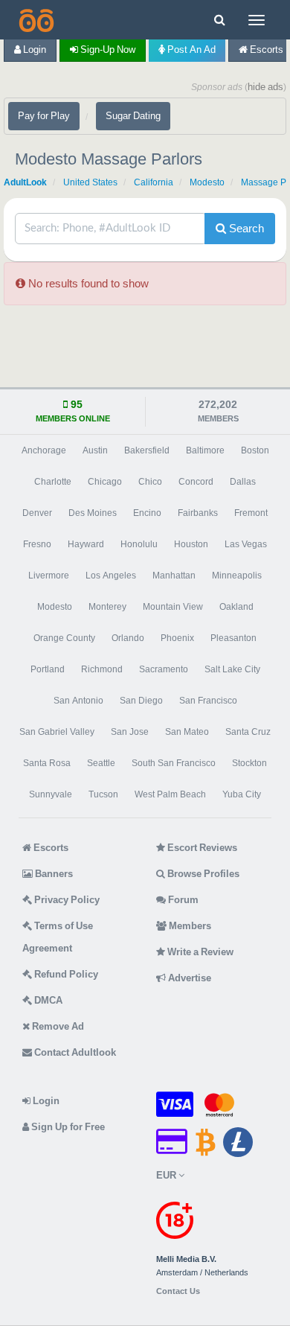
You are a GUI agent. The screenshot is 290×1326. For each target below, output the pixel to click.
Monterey (107, 606)
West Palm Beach (170, 794)
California (153, 182)
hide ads (265, 87)
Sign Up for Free (67, 1127)
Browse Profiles (202, 874)
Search (245, 228)
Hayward (86, 544)
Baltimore (205, 450)
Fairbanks (198, 513)
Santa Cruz (248, 731)
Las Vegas (246, 544)
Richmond (102, 669)
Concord (195, 481)
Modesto (207, 182)
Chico (150, 481)
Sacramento (163, 669)
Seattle (101, 763)
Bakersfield (147, 450)
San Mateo (187, 731)
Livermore (48, 575)
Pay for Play (44, 116)
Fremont (251, 513)
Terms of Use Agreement (57, 937)
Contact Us (178, 1291)
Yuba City (241, 794)
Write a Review (199, 952)
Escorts (49, 847)
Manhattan (174, 575)
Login (33, 49)
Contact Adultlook (74, 1052)
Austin (95, 450)
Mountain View (173, 606)
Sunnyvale (50, 794)
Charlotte (52, 481)
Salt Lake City (232, 669)
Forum (182, 900)
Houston (191, 544)
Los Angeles (111, 575)
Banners (53, 874)
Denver (37, 513)
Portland (47, 669)
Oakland (236, 606)
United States (90, 182)
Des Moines (92, 513)
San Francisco (208, 700)
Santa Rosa (47, 763)
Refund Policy (65, 974)
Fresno (37, 544)
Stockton (249, 763)
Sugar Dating (133, 116)
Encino (147, 513)
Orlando (128, 638)
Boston (255, 450)
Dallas (243, 481)
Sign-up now (106, 49)
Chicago (105, 481)
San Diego (141, 700)
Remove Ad (57, 1026)
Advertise (188, 978)
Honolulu (139, 544)
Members (189, 926)
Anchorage (44, 450)
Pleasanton (233, 638)
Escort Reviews (201, 847)
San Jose (130, 731)
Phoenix (177, 638)
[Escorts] (35, 19)
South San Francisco (174, 763)
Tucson (103, 794)
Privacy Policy (66, 900)
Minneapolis (237, 575)
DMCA (47, 1000)
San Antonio (78, 700)
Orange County (64, 638)
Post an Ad (190, 49)
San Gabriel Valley (56, 731)
